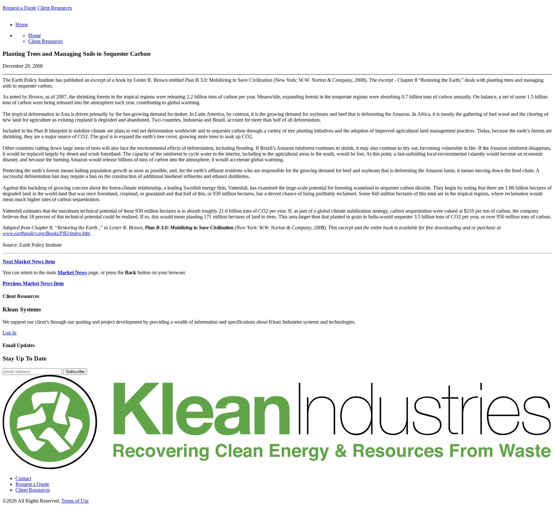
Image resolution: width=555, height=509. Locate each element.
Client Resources (55, 8)
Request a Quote (19, 8)
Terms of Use (75, 501)
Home (34, 35)
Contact (23, 478)
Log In (9, 332)
